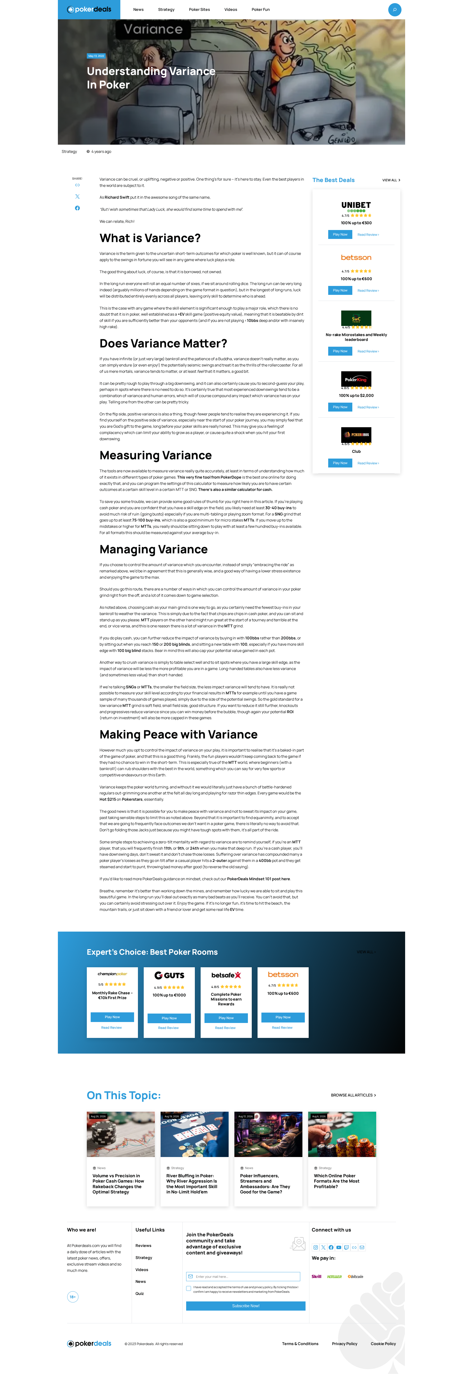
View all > (366, 951)
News (101, 1168)
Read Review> (369, 234)
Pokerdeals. (146, 1343)
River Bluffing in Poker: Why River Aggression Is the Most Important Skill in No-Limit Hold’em (191, 1183)
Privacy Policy (344, 1343)
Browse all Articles (352, 1095)
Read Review (111, 1027)
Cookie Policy (383, 1343)
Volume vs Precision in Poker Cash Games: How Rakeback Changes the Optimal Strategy (118, 1183)
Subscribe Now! (245, 1306)
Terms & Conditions (300, 1343)
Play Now (340, 234)
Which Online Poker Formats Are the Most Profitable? (337, 1181)
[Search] (395, 9)
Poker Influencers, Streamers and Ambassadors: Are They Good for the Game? (265, 1183)
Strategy (69, 151)
